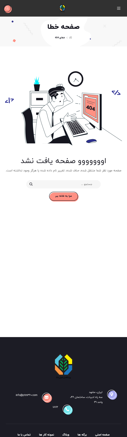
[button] (7, 8)
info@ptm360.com (26, 395)
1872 (55, 407)
